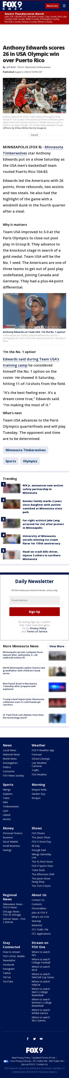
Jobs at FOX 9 (39, 912)
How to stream (11, 952)
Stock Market (10, 841)
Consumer (9, 771)
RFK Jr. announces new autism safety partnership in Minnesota (43, 489)
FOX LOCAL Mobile (14, 956)
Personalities (39, 908)
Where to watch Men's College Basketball (41, 992)
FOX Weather (39, 774)
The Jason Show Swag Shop (41, 880)
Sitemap (36, 921)
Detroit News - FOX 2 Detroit (14, 920)
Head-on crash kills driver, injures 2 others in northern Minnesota (42, 555)
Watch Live (52, 6)
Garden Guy (38, 793)
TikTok (7, 977)
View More (56, 646)
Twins (6, 798)
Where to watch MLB (41, 968)
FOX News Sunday (13, 775)
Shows (37, 828)
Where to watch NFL (41, 953)
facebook (28, 1039)
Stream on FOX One (40, 945)
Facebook (8, 964)
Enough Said (39, 850)
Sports (10, 461)
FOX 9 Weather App (43, 750)
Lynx (5, 810)
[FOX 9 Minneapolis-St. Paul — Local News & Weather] (13, 5)
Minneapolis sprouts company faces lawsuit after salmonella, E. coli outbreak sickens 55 (23, 654)
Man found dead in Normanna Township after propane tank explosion (20, 686)
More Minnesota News (21, 646)
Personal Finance (12, 833)
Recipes (36, 798)
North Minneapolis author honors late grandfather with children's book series (24, 670)
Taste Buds (38, 870)
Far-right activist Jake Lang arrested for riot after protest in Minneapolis (43, 524)
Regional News (10, 897)
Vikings (7, 789)
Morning (38, 784)
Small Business (11, 845)
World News (10, 758)
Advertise (37, 925)
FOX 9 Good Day (41, 841)
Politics (7, 767)
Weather (38, 745)
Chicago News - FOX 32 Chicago (12, 913)
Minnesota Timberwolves (38, 67)
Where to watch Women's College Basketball (42, 1002)
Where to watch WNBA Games (41, 1011)
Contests (37, 904)
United (6, 815)
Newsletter (9, 960)
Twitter (7, 973)
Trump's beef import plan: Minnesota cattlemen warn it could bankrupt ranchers (23, 702)
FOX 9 (21, 67)
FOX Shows (38, 833)
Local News (9, 750)
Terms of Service (37, 631)
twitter (34, 1039)
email (41, 1039)
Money (8, 828)
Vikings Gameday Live (41, 856)
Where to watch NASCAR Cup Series (43, 975)
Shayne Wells (39, 789)
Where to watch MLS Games (41, 1019)
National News (11, 754)
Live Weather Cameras (39, 764)
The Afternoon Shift (43, 874)
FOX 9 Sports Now (42, 865)
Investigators (10, 763)
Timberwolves (11, 806)
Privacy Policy (38, 628)
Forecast (37, 754)
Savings (7, 850)
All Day (36, 845)
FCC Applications (41, 933)
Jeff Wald (11, 67)
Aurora (7, 819)
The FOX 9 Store (41, 886)
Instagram (9, 968)
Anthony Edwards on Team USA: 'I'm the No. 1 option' (34, 332)
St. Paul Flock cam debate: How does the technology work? (23, 716)
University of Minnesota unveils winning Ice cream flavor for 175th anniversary (41, 539)
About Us (39, 895)
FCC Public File (40, 929)
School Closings (41, 758)
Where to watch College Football (41, 961)
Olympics (30, 461)
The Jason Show (41, 837)
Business (8, 837)
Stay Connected (11, 945)
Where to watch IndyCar (41, 983)
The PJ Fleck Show (42, 861)
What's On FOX (40, 916)
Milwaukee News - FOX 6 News (13, 905)
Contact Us (38, 900)
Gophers (8, 793)
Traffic (35, 770)
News (7, 745)
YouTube (8, 981)
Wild (5, 802)
